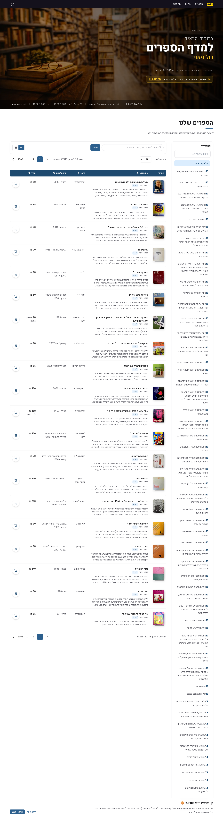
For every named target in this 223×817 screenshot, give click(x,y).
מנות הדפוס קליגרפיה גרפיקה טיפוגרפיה (193, 254)
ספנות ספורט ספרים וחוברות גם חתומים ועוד (192, 437)
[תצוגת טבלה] (21, 147)
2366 (20, 159)
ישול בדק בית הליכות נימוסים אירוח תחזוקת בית (194, 736)
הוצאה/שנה (59, 173)
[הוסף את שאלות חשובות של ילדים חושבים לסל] (15, 184)
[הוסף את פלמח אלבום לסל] (15, 480)
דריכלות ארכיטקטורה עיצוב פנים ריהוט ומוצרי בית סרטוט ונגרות (194, 208)
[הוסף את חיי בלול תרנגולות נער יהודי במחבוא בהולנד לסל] (15, 229)
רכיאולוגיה (202, 686)
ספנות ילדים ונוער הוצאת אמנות (192, 362)
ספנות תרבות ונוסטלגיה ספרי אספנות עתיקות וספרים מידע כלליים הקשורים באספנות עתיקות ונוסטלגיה (192, 673)
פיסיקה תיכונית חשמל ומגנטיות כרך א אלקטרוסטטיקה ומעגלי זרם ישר (121, 319)
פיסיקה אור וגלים (139, 272)
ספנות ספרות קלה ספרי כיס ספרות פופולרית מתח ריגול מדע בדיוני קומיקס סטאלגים (193, 472)
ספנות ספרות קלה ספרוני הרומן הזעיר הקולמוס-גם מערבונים (192, 459)
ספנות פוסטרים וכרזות (196, 620)
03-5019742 (155, 79)
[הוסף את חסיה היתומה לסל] (15, 548)
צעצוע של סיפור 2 (139, 433)
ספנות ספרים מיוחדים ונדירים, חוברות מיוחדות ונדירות (193, 596)
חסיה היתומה (141, 546)
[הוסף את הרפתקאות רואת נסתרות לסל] (15, 390)
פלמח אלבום (142, 478)
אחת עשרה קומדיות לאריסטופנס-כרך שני (127, 411)
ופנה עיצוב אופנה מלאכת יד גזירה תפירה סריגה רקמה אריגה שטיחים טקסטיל (193, 241)
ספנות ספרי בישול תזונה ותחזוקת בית (195, 511)
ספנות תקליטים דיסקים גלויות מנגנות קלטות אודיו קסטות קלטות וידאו (192, 657)
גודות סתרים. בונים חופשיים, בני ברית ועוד (192, 173)
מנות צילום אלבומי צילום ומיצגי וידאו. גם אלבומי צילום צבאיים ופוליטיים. (192, 336)
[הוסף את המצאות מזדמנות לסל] (15, 458)
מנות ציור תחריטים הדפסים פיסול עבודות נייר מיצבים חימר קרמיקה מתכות (194, 321)
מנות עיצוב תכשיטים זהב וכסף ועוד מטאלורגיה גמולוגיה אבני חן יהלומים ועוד (193, 307)
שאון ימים (143, 249)
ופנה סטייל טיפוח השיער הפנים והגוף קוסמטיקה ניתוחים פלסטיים (192, 229)
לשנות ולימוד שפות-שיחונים (194, 764)
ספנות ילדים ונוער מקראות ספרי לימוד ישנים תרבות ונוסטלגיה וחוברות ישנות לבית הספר (194, 397)
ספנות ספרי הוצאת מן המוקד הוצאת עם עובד (193, 522)
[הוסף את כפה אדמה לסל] (15, 593)
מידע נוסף (31, 812)
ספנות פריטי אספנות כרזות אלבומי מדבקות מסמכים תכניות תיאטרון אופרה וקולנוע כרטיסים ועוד (193, 640)
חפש (95, 147)
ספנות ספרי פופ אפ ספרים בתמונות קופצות (194, 577)
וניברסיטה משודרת (198, 219)
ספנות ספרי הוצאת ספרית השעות (195, 533)
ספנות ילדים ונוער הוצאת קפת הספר (193, 371)
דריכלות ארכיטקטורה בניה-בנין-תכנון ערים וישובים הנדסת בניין (192, 195)
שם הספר (142, 173)
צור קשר (177, 4)
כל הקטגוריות (201, 163)
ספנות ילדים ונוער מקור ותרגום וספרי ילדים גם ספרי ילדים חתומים (192, 382)
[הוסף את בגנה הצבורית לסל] (15, 570)
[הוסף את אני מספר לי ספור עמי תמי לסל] (15, 615)
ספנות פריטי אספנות (197, 628)
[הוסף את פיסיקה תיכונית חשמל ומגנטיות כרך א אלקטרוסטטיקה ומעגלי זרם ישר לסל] (15, 319)
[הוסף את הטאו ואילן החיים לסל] (15, 206)
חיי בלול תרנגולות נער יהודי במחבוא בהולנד (127, 227)
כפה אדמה (142, 591)
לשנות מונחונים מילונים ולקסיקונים (196, 789)
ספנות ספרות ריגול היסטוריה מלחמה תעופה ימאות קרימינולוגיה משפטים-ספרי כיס (192, 498)
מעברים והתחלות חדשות (136, 366)
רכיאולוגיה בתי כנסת (197, 694)
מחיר (32, 173)
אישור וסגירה (17, 811)
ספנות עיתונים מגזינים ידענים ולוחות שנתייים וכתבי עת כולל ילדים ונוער (193, 609)
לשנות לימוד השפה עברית (195, 772)
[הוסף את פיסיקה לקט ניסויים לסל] (15, 296)
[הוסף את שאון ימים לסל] (15, 251)
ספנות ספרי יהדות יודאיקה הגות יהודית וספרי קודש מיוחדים (192, 552)
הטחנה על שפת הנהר (137, 523)
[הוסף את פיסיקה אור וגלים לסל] (15, 274)
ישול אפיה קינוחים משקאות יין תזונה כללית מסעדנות (193, 725)
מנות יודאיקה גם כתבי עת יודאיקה (195, 294)
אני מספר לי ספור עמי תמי (135, 614)
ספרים (210, 4)
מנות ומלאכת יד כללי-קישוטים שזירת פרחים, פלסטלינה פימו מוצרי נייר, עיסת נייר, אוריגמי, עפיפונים (193, 268)
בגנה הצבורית (141, 569)
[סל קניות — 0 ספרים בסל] (12, 4)
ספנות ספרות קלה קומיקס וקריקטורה (194, 485)
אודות (188, 4)
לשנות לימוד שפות (198, 780)
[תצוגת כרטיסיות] (15, 147)
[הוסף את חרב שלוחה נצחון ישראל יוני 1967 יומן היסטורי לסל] (15, 503)
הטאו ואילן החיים (139, 204)
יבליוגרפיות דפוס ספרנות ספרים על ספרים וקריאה (192, 703)
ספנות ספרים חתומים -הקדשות (192, 587)
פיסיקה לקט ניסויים (138, 295)
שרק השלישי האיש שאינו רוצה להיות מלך (127, 343)
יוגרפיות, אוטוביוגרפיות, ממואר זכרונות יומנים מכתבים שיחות (193, 714)
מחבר (81, 173)
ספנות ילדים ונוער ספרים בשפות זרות (195, 412)
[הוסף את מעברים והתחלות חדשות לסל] (15, 367)
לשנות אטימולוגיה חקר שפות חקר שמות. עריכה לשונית (194, 747)
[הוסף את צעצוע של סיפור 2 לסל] (15, 435)
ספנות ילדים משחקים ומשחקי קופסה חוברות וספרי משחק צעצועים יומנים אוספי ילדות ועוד (193, 424)
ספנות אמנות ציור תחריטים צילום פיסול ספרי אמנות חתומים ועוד (193, 351)
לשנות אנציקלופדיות (197, 757)
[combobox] (192, 154)
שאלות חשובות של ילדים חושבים (131, 182)
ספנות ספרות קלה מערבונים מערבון (194, 448)
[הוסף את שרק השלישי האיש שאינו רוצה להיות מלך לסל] (15, 345)
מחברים (199, 4)
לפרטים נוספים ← (18, 104)
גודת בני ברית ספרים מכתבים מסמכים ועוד (194, 184)
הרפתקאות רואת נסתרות (136, 388)
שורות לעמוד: (159, 159)
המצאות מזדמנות (139, 456)
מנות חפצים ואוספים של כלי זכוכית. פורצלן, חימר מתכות (194, 283)
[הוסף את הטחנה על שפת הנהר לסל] (15, 525)
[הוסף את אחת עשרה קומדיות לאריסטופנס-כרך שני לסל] (15, 413)
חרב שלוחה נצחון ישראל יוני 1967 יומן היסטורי (125, 501)
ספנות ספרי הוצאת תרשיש (194, 542)
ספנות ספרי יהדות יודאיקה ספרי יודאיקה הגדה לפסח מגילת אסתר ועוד (193, 564)
